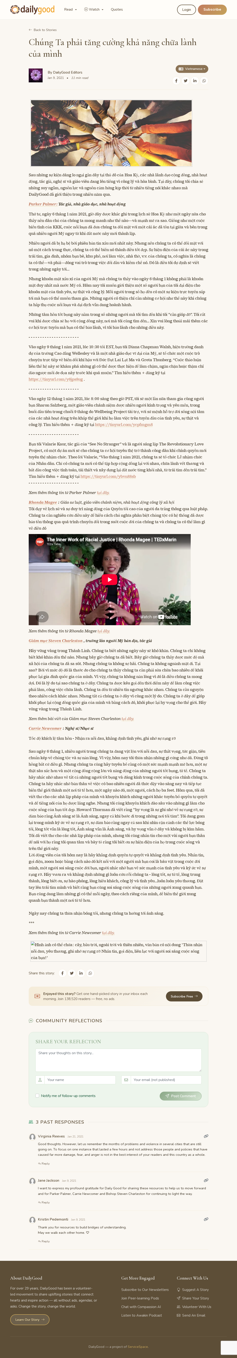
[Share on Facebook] (176, 81)
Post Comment (183, 1096)
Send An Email (193, 1315)
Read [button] (69, 9)
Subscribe (212, 9)
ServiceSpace (138, 1346)
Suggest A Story (195, 1289)
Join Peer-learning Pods (140, 1298)
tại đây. (103, 492)
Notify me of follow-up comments (68, 1095)
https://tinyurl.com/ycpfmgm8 (124, 424)
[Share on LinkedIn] (195, 81)
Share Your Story (195, 1298)
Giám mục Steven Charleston (56, 640)
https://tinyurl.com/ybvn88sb (108, 476)
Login (186, 9)
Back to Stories (45, 30)
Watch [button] (94, 9)
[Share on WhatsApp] (204, 81)
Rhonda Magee (43, 502)
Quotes (117, 9)
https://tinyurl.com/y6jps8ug (56, 379)
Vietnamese (194, 69)
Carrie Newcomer (45, 728)
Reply (45, 1164)
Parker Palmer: (43, 204)
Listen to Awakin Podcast (141, 1315)
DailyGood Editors (67, 72)
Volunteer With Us (196, 1307)
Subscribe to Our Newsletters (145, 1289)
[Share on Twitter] (185, 81)
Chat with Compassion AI (141, 1307)
